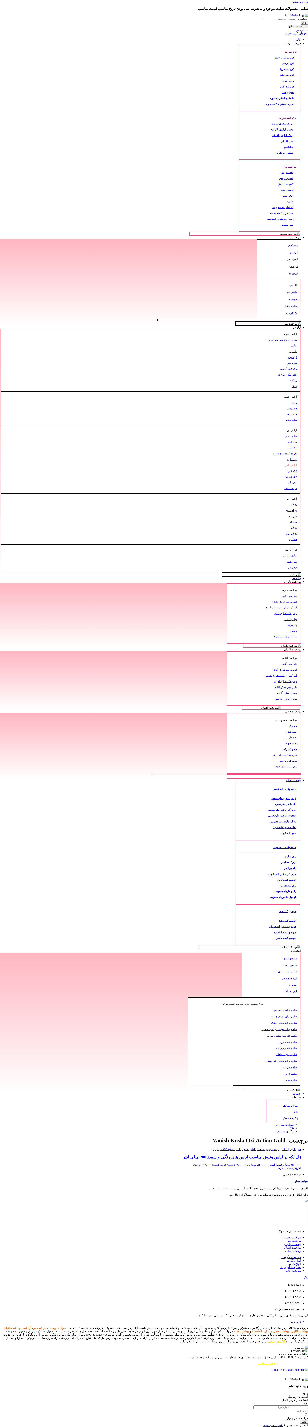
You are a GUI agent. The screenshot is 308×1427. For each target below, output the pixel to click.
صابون (293, 984)
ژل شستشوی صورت (282, 123)
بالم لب (293, 516)
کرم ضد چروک (286, 69)
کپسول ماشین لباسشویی (283, 897)
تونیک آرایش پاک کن (282, 135)
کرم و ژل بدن (286, 178)
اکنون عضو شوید (273, 1425)
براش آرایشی (290, 555)
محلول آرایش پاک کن (282, 129)
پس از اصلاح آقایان (287, 692)
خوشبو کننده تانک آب (285, 932)
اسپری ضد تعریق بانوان (284, 601)
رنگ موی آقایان (289, 663)
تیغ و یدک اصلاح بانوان (285, 613)
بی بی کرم (288, 80)
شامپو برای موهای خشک (284, 1022)
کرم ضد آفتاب (286, 86)
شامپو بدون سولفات (286, 1054)
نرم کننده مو (289, 978)
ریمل (294, 402)
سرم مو (293, 266)
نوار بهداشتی (290, 619)
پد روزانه (292, 625)
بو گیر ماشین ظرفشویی (283, 821)
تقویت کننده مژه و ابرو (285, 453)
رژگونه (293, 380)
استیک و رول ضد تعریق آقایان (281, 675)
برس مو (292, 567)
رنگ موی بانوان (289, 596)
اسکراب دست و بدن (282, 207)
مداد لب (293, 521)
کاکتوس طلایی (276, 1341)
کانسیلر (293, 351)
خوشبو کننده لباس (286, 879)
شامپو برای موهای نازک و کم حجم (279, 1029)
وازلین (290, 201)
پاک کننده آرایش (288, 368)
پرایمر (294, 345)
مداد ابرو (292, 441)
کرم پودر (292, 357)
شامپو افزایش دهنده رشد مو (282, 1035)
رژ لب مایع (291, 510)
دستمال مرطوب (284, 152)
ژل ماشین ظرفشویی (285, 804)
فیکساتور (292, 363)
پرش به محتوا (300, 1)
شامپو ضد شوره (288, 1042)
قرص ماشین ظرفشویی (283, 798)
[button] (150, 43)
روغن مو (293, 273)
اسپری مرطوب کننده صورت (279, 104)
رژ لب (294, 504)
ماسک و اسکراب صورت (281, 98)
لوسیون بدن (287, 189)
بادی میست (287, 224)
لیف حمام (291, 991)
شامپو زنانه (291, 1073)
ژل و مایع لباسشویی (285, 891)
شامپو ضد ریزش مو (286, 1048)
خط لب (293, 539)
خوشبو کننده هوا (287, 920)
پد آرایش (288, 147)
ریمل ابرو (292, 459)
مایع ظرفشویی (288, 833)
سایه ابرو (292, 447)
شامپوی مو (290, 958)
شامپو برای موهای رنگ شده (282, 1060)
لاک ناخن (292, 470)
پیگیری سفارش (290, 1118)
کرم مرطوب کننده (284, 57)
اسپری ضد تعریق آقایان (284, 669)
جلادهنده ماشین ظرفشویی (282, 815)
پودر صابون (290, 856)
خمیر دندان (291, 731)
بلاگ (296, 1112)
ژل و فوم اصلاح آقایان (285, 687)
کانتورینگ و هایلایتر (287, 374)
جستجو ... (302, 18)
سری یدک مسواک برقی (284, 755)
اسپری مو (293, 259)
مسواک (293, 726)
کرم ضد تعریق (285, 184)
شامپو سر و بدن (287, 971)
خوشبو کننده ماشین (286, 937)
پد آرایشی (292, 561)
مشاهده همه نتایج (298, 26)
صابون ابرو (291, 436)
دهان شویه (291, 743)
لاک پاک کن (291, 476)
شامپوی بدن (290, 964)
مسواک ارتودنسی (287, 760)
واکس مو (292, 291)
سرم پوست (288, 92)
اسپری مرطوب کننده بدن (280, 218)
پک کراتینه (291, 313)
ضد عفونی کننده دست (281, 213)
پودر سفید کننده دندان (285, 766)
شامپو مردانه (290, 1067)
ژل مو (294, 285)
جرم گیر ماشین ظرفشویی (282, 809)
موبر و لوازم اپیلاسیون (285, 636)
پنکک (294, 386)
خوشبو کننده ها (287, 911)
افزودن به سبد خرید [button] (289, 1168)
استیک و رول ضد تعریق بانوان (281, 607)
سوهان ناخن (290, 488)
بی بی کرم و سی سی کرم (283, 339)
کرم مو (294, 252)
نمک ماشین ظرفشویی (284, 827)
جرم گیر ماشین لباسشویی (282, 874)
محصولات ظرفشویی (284, 788)
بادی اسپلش (287, 172)
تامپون (293, 630)
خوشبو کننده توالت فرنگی (282, 926)
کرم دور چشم (287, 74)
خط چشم (292, 408)
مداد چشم (291, 414)
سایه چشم (291, 419)
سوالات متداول (290, 1105)
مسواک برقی (290, 749)
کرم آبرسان (288, 63)
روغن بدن (288, 195)
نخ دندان (292, 737)
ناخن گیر (292, 482)
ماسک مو (293, 245)
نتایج (304, 22)
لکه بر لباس (290, 868)
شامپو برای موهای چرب (284, 1016)
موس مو (292, 299)
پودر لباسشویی (288, 885)
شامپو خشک (290, 306)
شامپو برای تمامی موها (285, 1010)
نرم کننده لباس (288, 862)
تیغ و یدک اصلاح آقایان (285, 681)
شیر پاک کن (287, 141)
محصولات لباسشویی (284, 847)
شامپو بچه (291, 1080)
